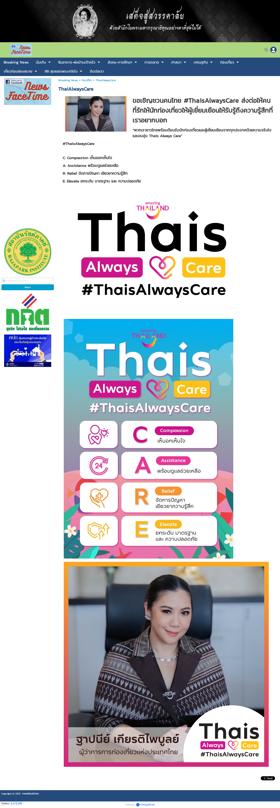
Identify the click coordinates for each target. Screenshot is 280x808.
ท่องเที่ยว (87, 80)
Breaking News (68, 80)
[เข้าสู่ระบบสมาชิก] (273, 49)
